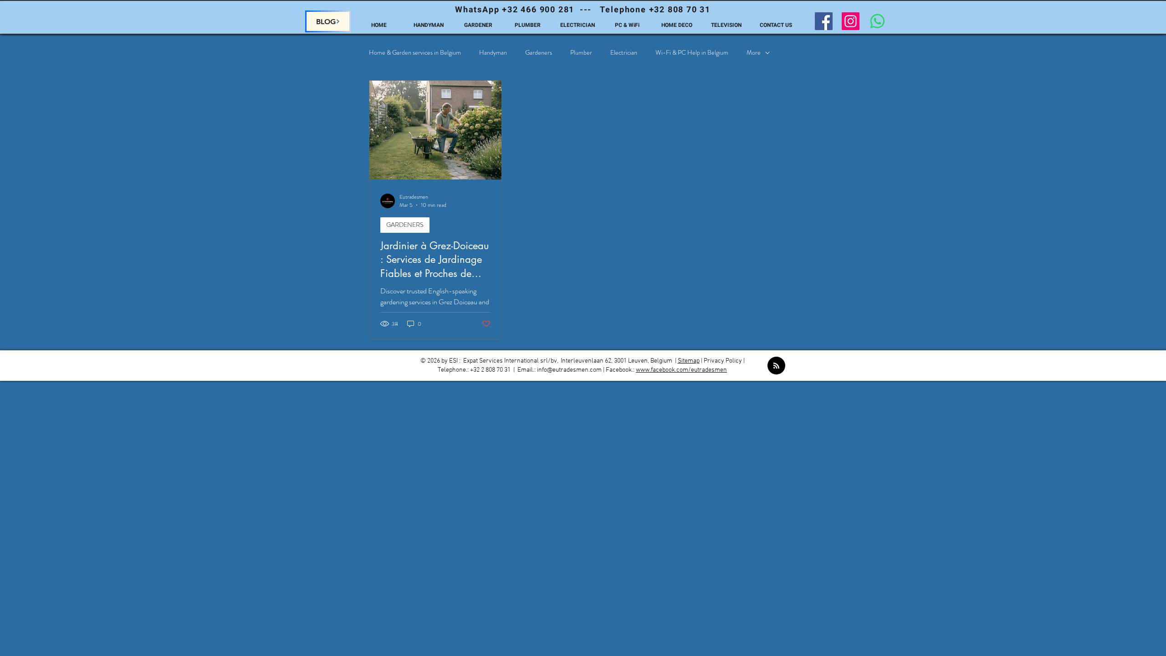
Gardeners (538, 52)
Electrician (623, 52)
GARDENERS (405, 224)
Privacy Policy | (724, 361)
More (754, 52)
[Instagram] (850, 21)
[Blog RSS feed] (776, 366)
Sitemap (689, 361)
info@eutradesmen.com (569, 370)
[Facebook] (824, 21)
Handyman (493, 52)
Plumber (581, 52)
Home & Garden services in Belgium (415, 52)
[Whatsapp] (877, 21)
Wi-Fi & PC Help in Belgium (691, 52)
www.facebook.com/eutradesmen (681, 370)
